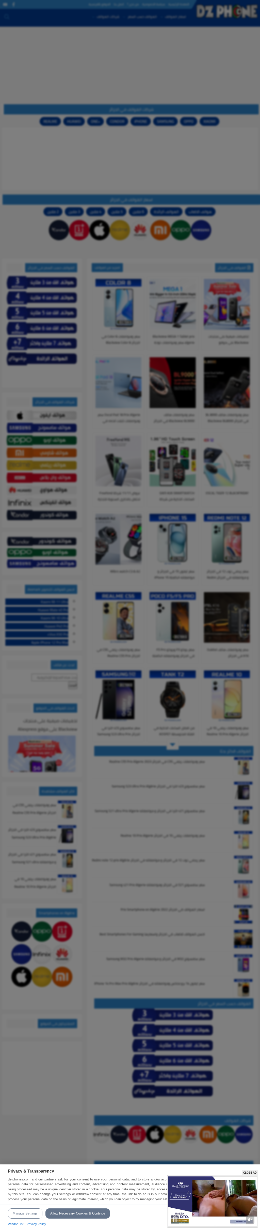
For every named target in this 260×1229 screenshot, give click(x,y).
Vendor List (15, 1224)
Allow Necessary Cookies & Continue (77, 1213)
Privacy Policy (36, 1224)
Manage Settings (25, 1213)
